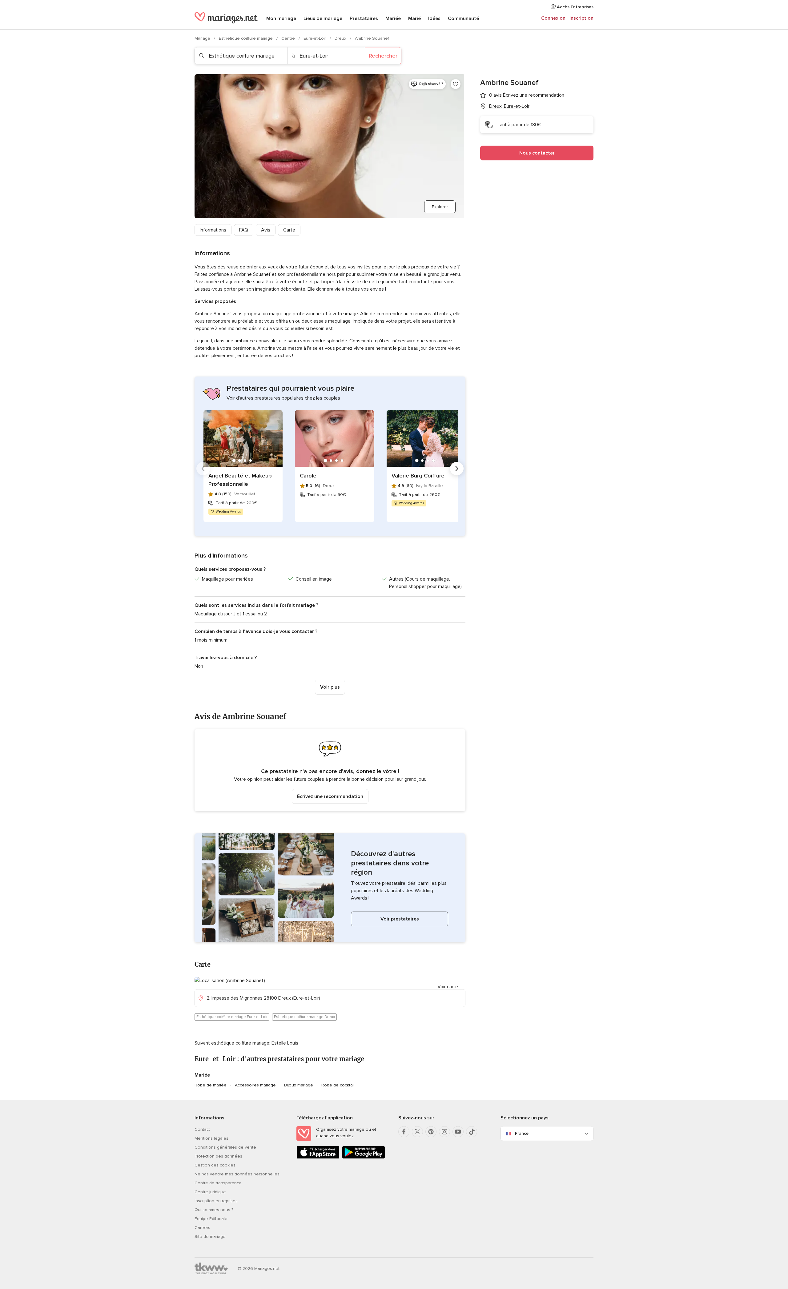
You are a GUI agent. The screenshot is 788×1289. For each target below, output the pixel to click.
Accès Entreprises (574, 7)
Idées (434, 18)
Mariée (393, 18)
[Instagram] (444, 1131)
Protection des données (218, 1156)
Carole (308, 475)
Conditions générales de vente (225, 1147)
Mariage (203, 38)
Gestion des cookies (215, 1165)
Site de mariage (210, 1236)
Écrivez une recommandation (330, 796)
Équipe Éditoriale (211, 1218)
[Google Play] (363, 1157)
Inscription (581, 18)
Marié (414, 18)
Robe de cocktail (338, 1085)
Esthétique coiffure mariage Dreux (304, 1016)
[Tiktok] (471, 1131)
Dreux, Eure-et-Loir (509, 106)
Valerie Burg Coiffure (418, 475)
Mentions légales (211, 1138)
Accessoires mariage (255, 1085)
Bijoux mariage (298, 1085)
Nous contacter (537, 153)
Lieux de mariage (323, 18)
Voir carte (447, 987)
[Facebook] (403, 1131)
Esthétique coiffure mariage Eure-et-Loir (231, 1016)
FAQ (243, 230)
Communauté (463, 18)
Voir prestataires (399, 919)
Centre (288, 38)
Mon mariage (281, 18)
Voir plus (330, 687)
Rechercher (383, 55)
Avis (265, 230)
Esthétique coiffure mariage (246, 38)
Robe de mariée (211, 1085)
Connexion (553, 18)
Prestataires (364, 18)
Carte (289, 230)
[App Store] (318, 1157)
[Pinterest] (430, 1131)
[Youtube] (458, 1131)
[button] (330, 770)
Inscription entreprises (216, 1200)
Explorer (440, 206)
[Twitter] (417, 1131)
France (522, 1133)
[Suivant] (457, 468)
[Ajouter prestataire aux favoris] (455, 84)
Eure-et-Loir (315, 38)
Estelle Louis (284, 1043)
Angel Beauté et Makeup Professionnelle (240, 479)
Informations (213, 230)
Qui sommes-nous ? (214, 1209)
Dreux (341, 38)
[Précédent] (203, 468)
